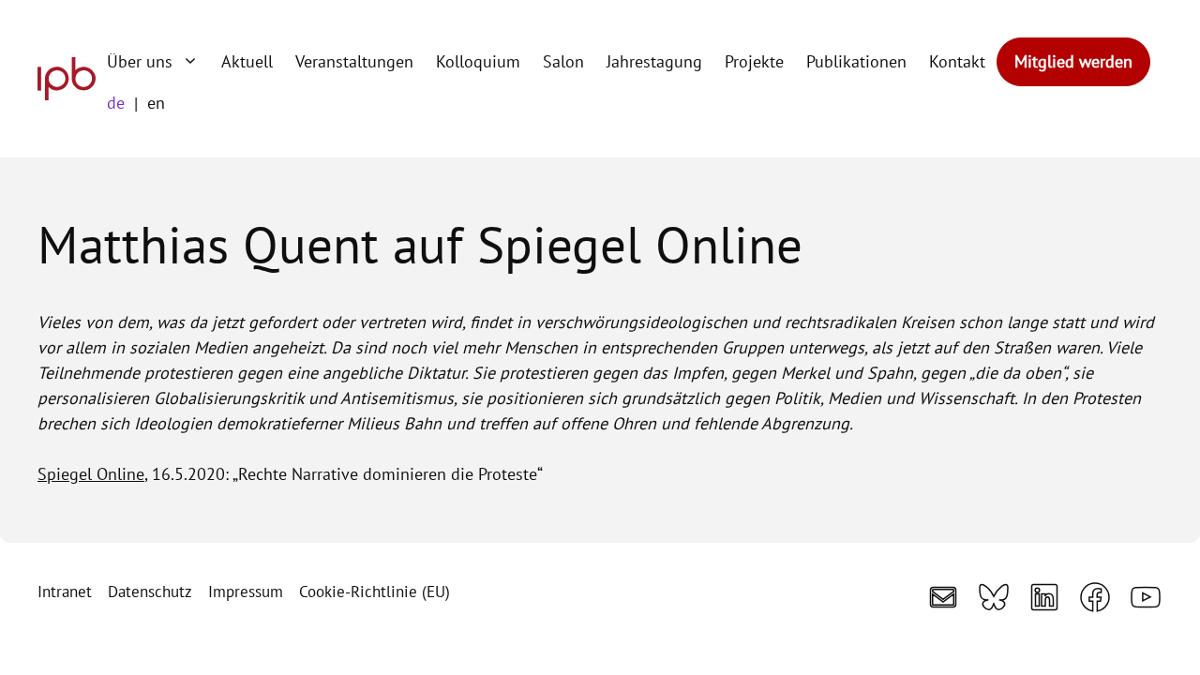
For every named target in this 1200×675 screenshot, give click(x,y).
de (116, 102)
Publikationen (856, 61)
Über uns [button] (139, 61)
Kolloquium (478, 61)
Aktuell (247, 61)
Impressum (245, 591)
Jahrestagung (654, 61)
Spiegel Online (91, 474)
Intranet (65, 591)
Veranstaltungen (354, 61)
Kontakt (957, 61)
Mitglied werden (1073, 61)
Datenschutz (150, 591)
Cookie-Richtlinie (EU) (374, 591)
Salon (563, 61)
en (156, 102)
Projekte (754, 61)
